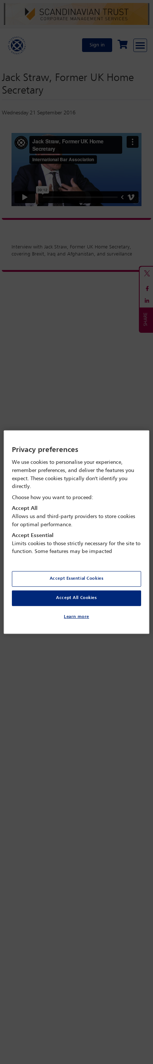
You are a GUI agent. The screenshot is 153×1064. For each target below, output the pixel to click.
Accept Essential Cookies (77, 578)
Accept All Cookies (76, 598)
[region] (76, 532)
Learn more (76, 617)
